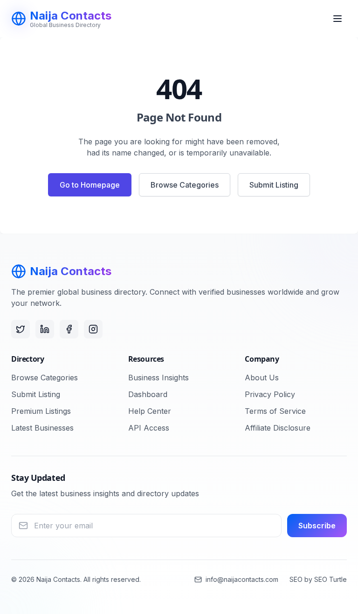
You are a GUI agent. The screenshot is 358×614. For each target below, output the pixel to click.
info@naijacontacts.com (242, 579)
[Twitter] (20, 329)
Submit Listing (273, 184)
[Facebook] (69, 329)
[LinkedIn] (44, 329)
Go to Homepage (90, 184)
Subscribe (317, 525)
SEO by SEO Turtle (318, 579)
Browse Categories (185, 184)
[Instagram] (93, 329)
